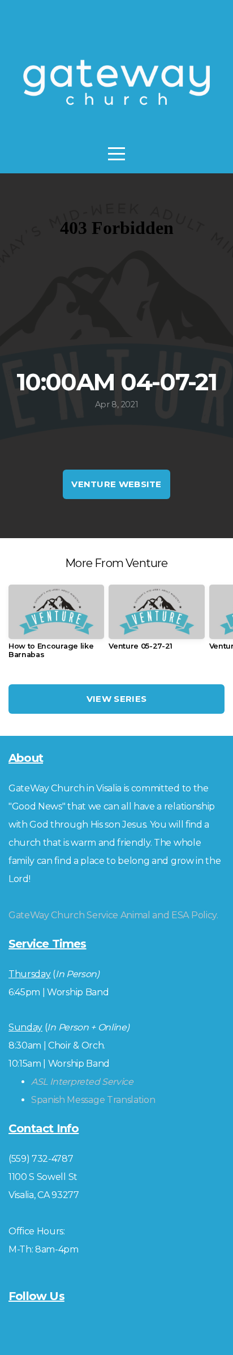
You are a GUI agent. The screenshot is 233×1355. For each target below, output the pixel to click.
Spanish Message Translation (93, 1099)
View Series (116, 698)
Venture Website (116, 484)
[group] (56, 626)
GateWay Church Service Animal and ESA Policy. (113, 915)
